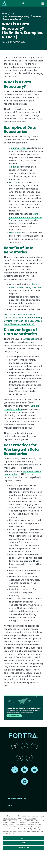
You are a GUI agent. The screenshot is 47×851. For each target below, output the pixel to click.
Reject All (23, 843)
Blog (12, 13)
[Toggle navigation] (43, 3)
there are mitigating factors (21, 407)
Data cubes (15, 232)
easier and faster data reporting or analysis (25, 286)
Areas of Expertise (17, 798)
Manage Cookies (23, 848)
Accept (23, 838)
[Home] (4, 3)
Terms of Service (30, 818)
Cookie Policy (12, 818)
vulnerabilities (30, 338)
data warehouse (19, 147)
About (11, 805)
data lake (16, 166)
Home (4, 13)
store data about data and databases (25, 215)
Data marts (15, 182)
